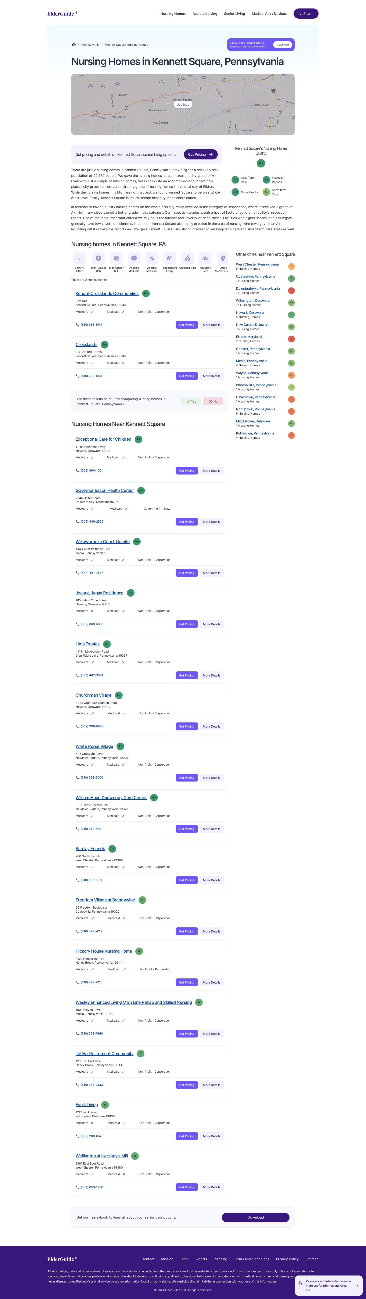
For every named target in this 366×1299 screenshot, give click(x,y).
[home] (62, 13)
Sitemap (312, 1259)
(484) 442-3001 (92, 675)
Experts (200, 1259)
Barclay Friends (90, 848)
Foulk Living (87, 1104)
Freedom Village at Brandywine (105, 899)
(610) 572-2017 (91, 931)
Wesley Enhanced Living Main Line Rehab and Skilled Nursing (134, 1002)
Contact (147, 1259)
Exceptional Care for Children (103, 439)
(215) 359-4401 (92, 828)
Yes (193, 401)
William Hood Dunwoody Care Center (111, 797)
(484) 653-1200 (92, 1187)
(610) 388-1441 (91, 324)
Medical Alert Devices (269, 13)
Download (283, 44)
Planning (220, 1259)
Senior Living (234, 13)
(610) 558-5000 (92, 777)
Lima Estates (88, 643)
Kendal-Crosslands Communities (107, 293)
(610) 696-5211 (91, 880)
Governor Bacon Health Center (105, 490)
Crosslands (86, 344)
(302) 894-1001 (92, 470)
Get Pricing (197, 154)
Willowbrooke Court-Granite (103, 541)
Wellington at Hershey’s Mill (102, 1155)
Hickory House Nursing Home (104, 951)
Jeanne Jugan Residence (99, 592)
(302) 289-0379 (92, 1136)
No (216, 401)
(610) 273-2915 (92, 982)
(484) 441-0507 (92, 572)
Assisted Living (205, 13)
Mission (167, 1259)
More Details (211, 324)
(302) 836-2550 (92, 521)
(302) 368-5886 (92, 624)
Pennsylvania (90, 44)
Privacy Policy (287, 1259)
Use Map (183, 104)
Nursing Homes (173, 13)
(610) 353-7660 (92, 1033)
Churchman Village (94, 695)
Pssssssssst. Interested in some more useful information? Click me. (328, 1285)
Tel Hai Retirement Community (104, 1053)
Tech (184, 1259)
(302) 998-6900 (92, 726)
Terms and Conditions (251, 1259)
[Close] (357, 1285)
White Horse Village (94, 746)
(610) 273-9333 (92, 1084)
